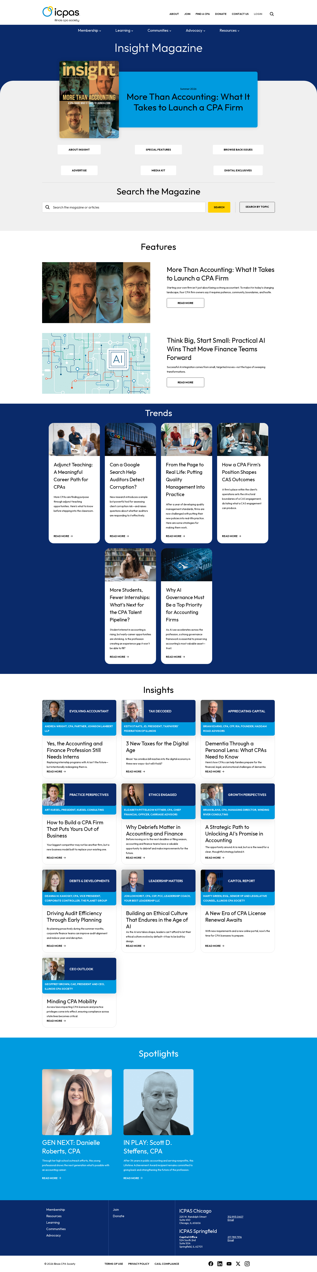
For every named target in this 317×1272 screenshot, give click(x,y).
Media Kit (163, 172)
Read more (185, 303)
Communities (158, 30)
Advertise (79, 170)
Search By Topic (257, 206)
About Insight (79, 149)
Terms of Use (114, 1263)
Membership (88, 30)
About (174, 14)
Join (187, 14)
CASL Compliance (167, 1263)
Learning (122, 30)
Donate (221, 14)
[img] (259, 14)
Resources (228, 30)
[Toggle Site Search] (272, 14)
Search (219, 207)
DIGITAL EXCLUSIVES (238, 170)
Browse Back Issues (238, 149)
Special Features (158, 149)
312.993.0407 (235, 1216)
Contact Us (240, 14)
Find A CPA (203, 14)
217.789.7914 (235, 1237)
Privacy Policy (138, 1263)
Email (231, 1219)
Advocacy (194, 30)
